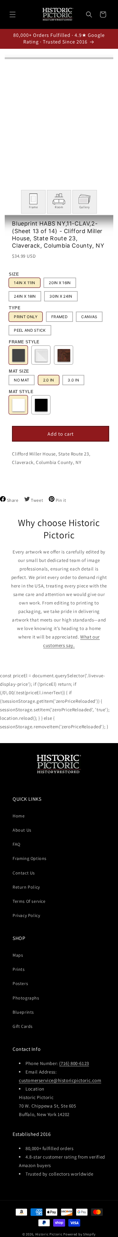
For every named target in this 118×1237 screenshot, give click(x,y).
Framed (59, 316)
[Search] (89, 14)
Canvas (89, 316)
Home (19, 816)
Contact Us (24, 873)
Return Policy (26, 887)
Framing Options (30, 858)
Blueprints (23, 1012)
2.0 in (48, 380)
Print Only (25, 316)
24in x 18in (25, 296)
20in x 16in (59, 282)
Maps (18, 955)
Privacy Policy (26, 915)
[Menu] (13, 14)
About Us (22, 830)
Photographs (26, 998)
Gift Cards (23, 1026)
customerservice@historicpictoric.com (60, 1080)
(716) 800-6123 (74, 1063)
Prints (19, 969)
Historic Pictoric (49, 1234)
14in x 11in (24, 282)
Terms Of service (29, 901)
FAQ (16, 844)
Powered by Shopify (79, 1234)
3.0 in (73, 380)
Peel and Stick (30, 330)
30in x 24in (60, 296)
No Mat (21, 380)
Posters (20, 983)
